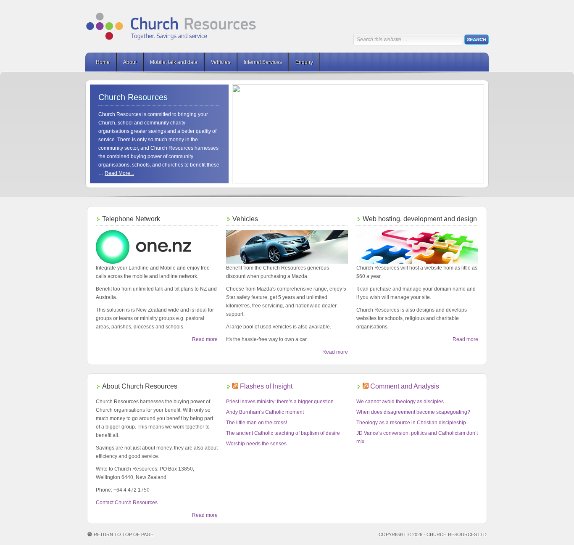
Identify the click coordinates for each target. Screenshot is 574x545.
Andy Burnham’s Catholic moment (265, 412)
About (130, 62)
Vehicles (220, 62)
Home (103, 62)
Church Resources (171, 26)
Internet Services (263, 62)
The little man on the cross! (256, 423)
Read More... (119, 173)
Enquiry (304, 62)
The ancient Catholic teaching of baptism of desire (283, 433)
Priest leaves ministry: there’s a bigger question (280, 402)
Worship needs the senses (256, 444)
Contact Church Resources (127, 502)
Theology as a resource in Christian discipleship (411, 423)
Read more (205, 339)
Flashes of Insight (266, 386)
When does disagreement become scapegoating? (413, 412)
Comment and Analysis (404, 386)
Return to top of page (123, 534)
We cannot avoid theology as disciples (400, 402)
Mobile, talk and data (173, 62)
